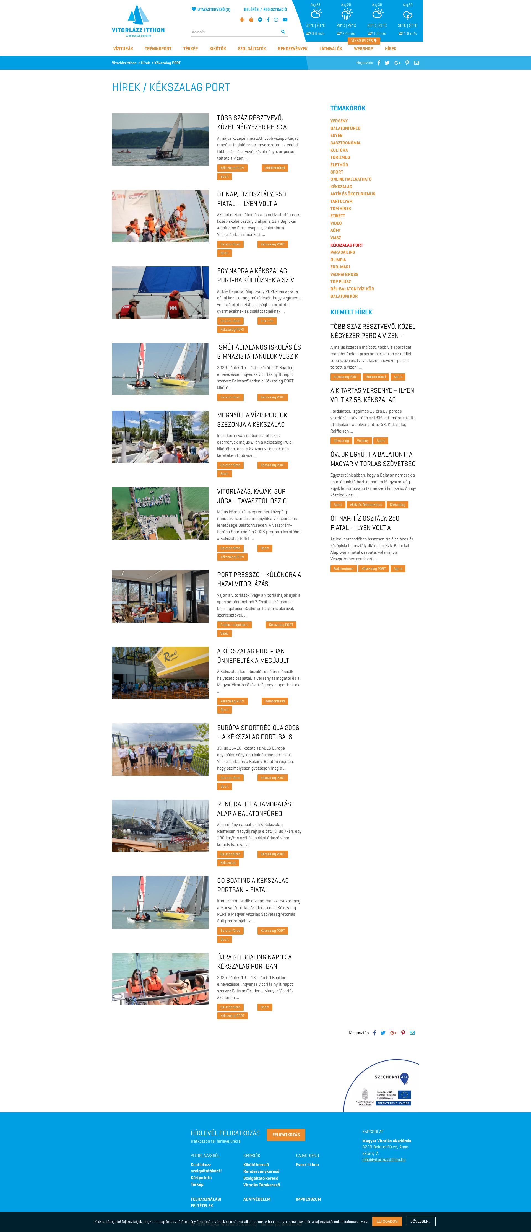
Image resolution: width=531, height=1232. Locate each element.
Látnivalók (330, 48)
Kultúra (339, 150)
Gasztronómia (345, 143)
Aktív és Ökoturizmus (352, 193)
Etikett (337, 215)
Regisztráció (275, 9)
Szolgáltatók (252, 48)
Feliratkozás (286, 1134)
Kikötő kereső (256, 1164)
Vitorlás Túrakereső (261, 1184)
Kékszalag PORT (232, 167)
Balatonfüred (275, 167)
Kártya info (201, 1177)
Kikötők (218, 48)
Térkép (190, 48)
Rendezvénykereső (261, 1171)
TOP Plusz (340, 281)
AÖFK (335, 230)
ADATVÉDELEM (256, 1199)
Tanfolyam (341, 201)
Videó (224, 633)
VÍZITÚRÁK (123, 48)
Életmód (267, 321)
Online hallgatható (234, 624)
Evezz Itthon (307, 1164)
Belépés (251, 9)
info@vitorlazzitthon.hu (383, 1159)
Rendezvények (293, 48)
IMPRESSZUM (308, 1199)
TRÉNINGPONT (158, 48)
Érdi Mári (340, 267)
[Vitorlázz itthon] (147, 20)
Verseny (339, 120)
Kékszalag (228, 862)
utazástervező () (213, 9)
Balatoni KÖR (344, 296)
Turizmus (340, 157)
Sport (224, 176)
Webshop (363, 48)
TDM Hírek (340, 208)
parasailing (342, 252)
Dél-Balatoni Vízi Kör (352, 288)
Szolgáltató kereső (260, 1178)
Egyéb (336, 135)
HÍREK (390, 48)
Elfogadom (387, 1221)
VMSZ (335, 237)
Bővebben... (420, 1221)
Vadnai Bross (344, 274)
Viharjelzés (362, 40)
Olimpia (338, 259)
